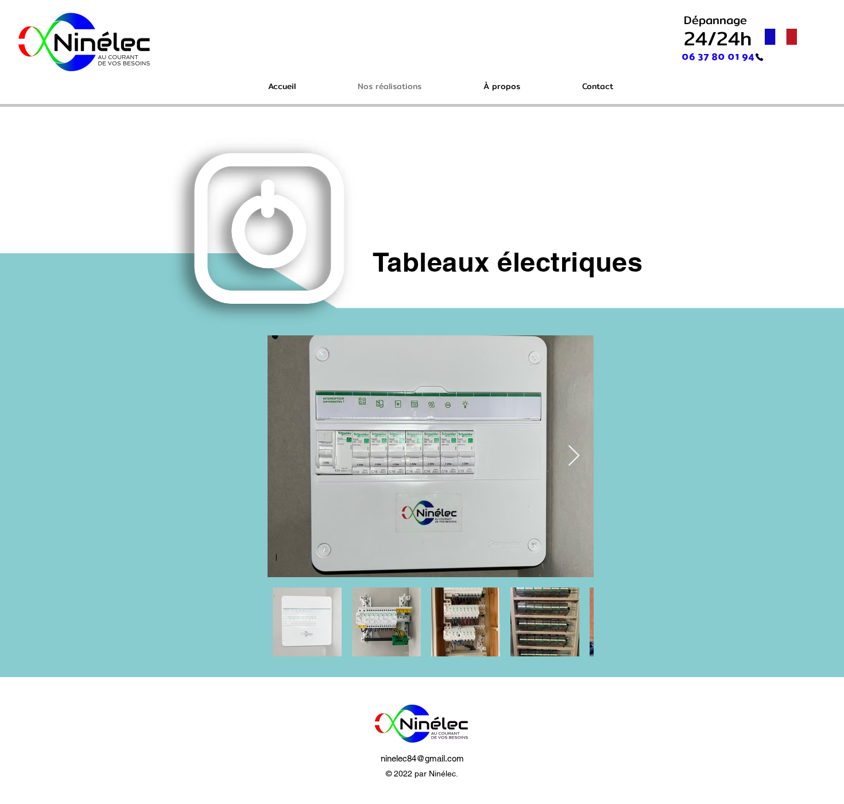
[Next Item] (573, 456)
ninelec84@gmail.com (422, 758)
